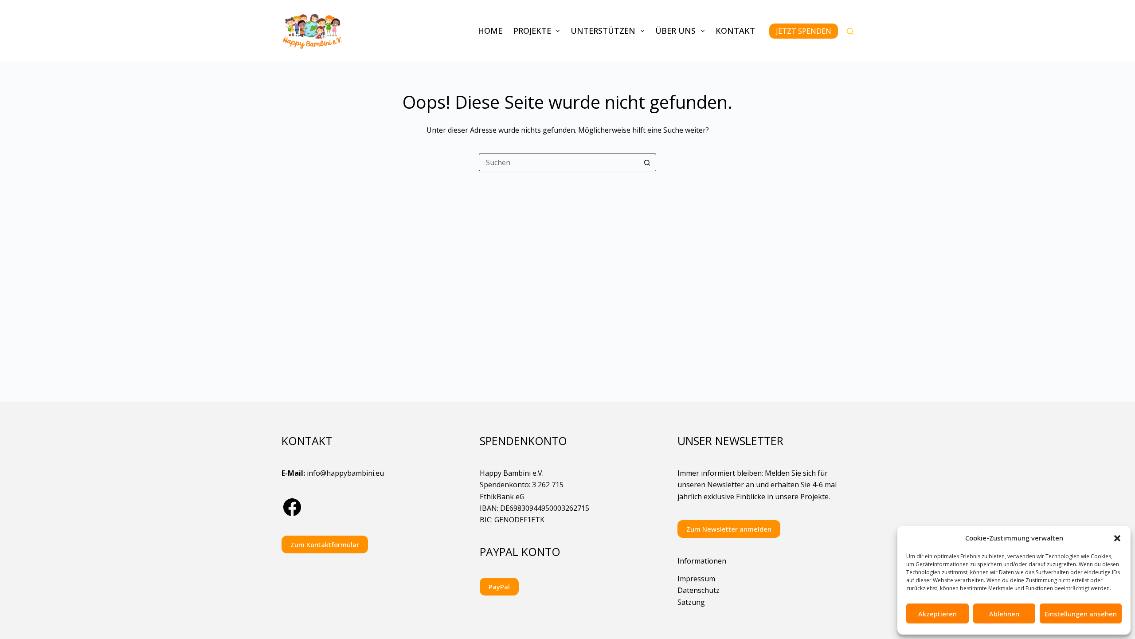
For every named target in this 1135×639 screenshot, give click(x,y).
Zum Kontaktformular (324, 544)
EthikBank (497, 496)
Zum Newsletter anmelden (728, 529)
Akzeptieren (937, 613)
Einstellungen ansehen (1081, 613)
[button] (1117, 538)
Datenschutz (698, 590)
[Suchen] (850, 31)
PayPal (499, 586)
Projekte (532, 30)
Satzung (691, 602)
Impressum (696, 579)
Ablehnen (1004, 613)
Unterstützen (603, 30)
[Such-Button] (647, 162)
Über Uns (675, 30)
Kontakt (735, 30)
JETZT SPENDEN (803, 31)
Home (490, 30)
